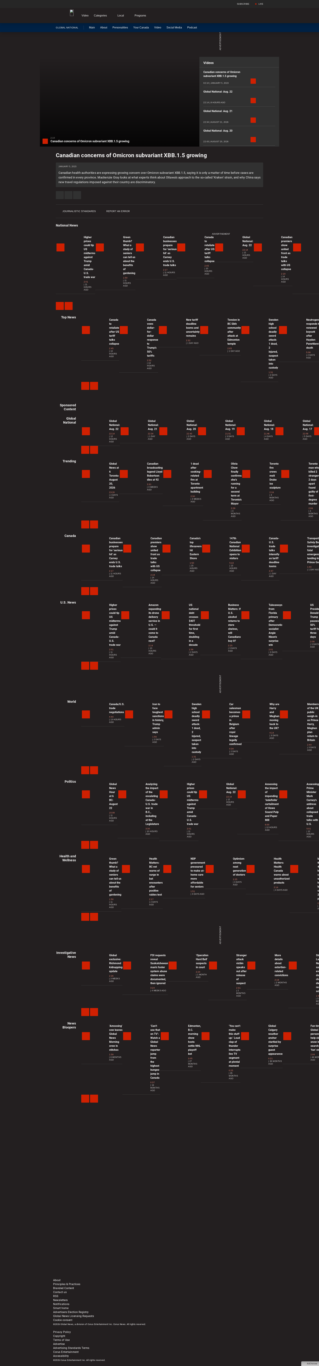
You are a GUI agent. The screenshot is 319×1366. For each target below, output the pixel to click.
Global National (67, 28)
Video (85, 15)
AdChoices (312, 1364)
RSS (55, 1296)
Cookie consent (62, 1320)
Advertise (59, 1344)
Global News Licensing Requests (73, 1316)
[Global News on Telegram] (179, 1276)
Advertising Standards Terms (71, 1348)
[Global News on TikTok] (129, 1276)
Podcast (192, 27)
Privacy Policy (62, 1332)
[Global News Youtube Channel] (179, 1250)
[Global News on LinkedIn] (78, 1276)
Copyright (59, 1336)
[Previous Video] (60, 306)
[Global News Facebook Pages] (78, 1250)
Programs (140, 15)
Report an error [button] (118, 211)
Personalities (120, 27)
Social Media (174, 27)
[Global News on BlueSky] (230, 1276)
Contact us (60, 1292)
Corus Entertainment (66, 1352)
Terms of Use (61, 1340)
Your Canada (141, 27)
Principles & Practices (66, 1284)
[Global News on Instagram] (230, 1250)
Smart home (60, 1308)
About (103, 27)
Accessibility (61, 1356)
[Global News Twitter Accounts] (129, 1250)
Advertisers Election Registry (71, 1312)
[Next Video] (69, 306)
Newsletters (60, 1300)
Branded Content (63, 1288)
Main (92, 27)
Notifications (61, 1304)
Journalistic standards (79, 211)
